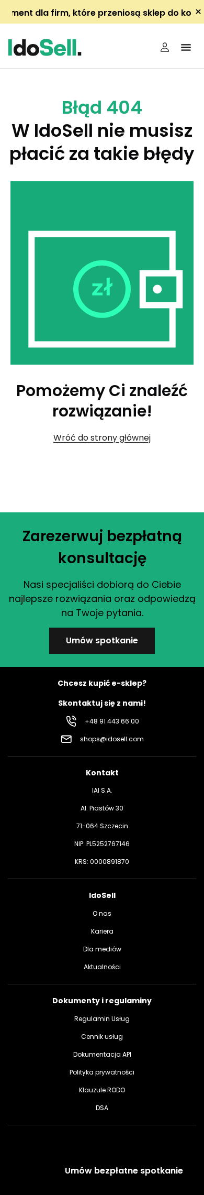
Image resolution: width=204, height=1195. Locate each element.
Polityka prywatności (102, 1072)
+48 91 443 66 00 (112, 721)
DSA (102, 1107)
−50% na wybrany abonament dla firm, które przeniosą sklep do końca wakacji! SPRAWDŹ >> (102, 13)
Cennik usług (102, 1036)
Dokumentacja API (102, 1054)
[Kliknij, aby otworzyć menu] (185, 47)
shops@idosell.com (112, 738)
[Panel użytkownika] (164, 47)
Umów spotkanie (102, 640)
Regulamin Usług (102, 1018)
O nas (102, 913)
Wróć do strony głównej (102, 438)
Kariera (102, 931)
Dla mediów (102, 949)
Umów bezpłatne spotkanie (124, 1171)
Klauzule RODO (102, 1090)
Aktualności (102, 966)
